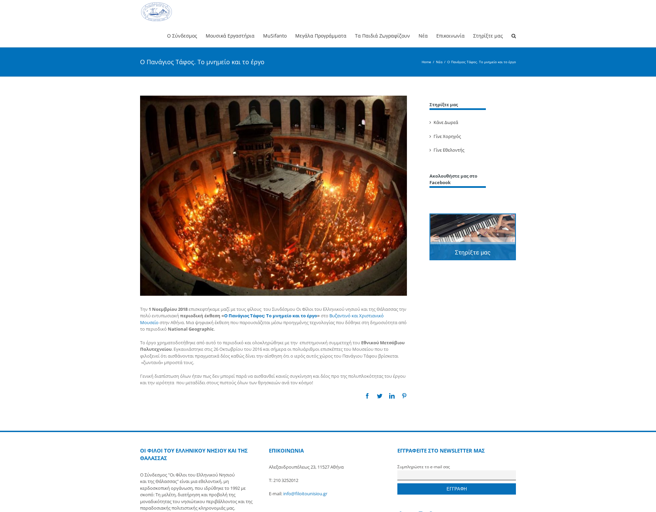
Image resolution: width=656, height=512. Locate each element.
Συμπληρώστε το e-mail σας (423, 466)
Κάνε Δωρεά (446, 122)
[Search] (513, 35)
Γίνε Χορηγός (447, 136)
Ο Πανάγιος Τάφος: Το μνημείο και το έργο (270, 316)
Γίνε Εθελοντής (449, 150)
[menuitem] (186, 35)
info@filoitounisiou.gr (305, 493)
